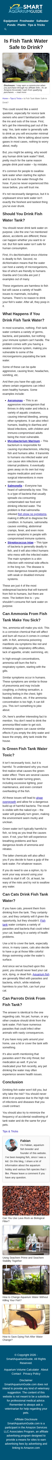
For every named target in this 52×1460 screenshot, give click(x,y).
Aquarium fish (41, 974)
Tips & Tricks (36, 25)
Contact (16, 1373)
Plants (22, 25)
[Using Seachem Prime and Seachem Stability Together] (26, 1254)
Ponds (11, 25)
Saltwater (42, 20)
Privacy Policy (31, 1373)
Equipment (11, 20)
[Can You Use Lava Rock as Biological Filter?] (26, 1214)
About (44, 1369)
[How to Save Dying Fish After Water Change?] (26, 1333)
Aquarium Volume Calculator (21, 1369)
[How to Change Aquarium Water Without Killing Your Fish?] (26, 1293)
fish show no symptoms (32, 514)
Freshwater (27, 20)
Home (5, 98)
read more (21, 92)
